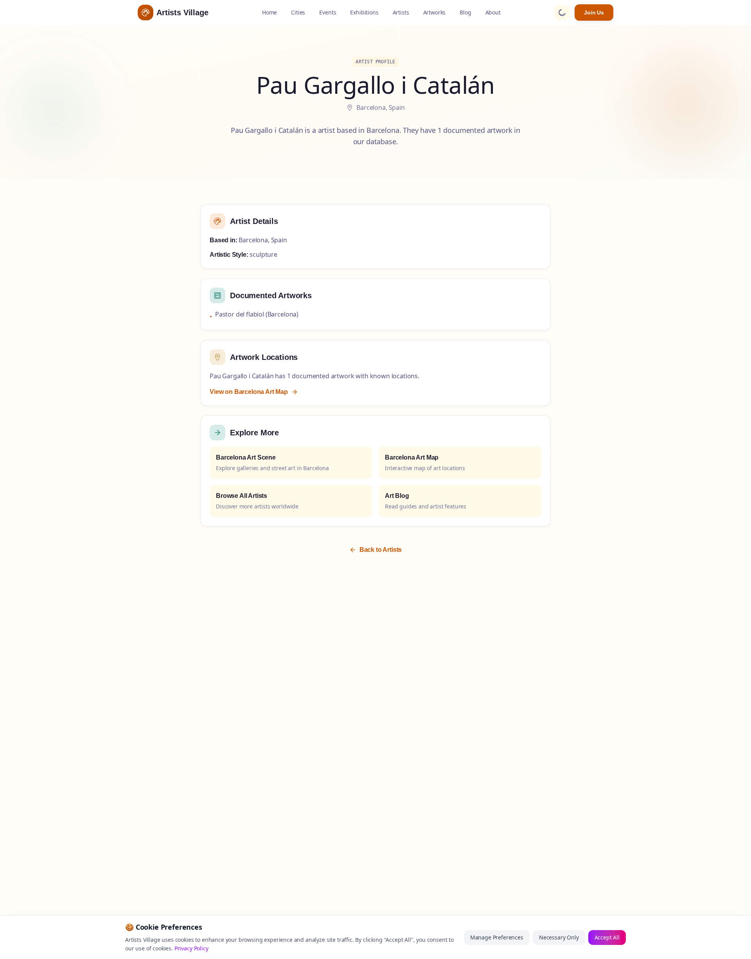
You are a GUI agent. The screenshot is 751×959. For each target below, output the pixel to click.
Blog (465, 12)
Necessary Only (559, 937)
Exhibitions (364, 12)
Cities (298, 12)
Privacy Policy (191, 948)
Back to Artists (380, 549)
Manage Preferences (496, 937)
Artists (401, 12)
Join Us (594, 12)
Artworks (434, 12)
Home (269, 12)
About (493, 12)
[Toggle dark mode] (562, 12)
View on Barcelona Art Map (249, 391)
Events (327, 12)
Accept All (607, 937)
